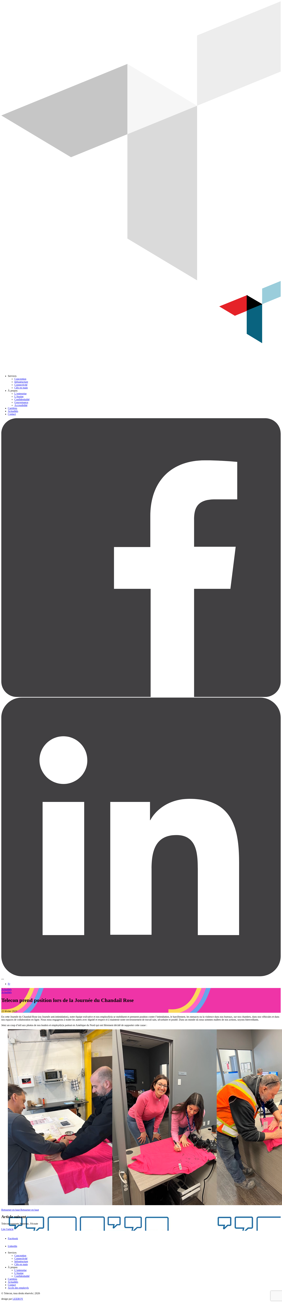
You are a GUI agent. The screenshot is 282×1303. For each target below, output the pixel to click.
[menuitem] (9, 983)
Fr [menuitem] (9, 983)
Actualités (13, 411)
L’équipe (19, 396)
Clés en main (21, 387)
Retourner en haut (10, 1209)
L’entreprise (20, 393)
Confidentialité (22, 399)
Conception (20, 379)
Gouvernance (21, 402)
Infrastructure (21, 381)
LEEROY (18, 1298)
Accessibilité (20, 405)
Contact (12, 414)
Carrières (12, 408)
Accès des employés (18, 1287)
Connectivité (20, 384)
